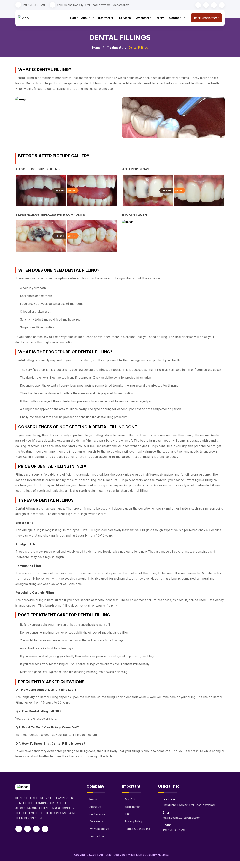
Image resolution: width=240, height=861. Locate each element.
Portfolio (130, 799)
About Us (87, 18)
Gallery (159, 18)
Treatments (105, 18)
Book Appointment (206, 18)
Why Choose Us (99, 828)
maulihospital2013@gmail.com (181, 817)
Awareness (143, 18)
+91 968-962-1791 (33, 5)
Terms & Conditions (137, 828)
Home (74, 18)
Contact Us (177, 18)
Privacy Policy (133, 821)
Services (125, 18)
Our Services (97, 814)
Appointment (133, 807)
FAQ (127, 814)
